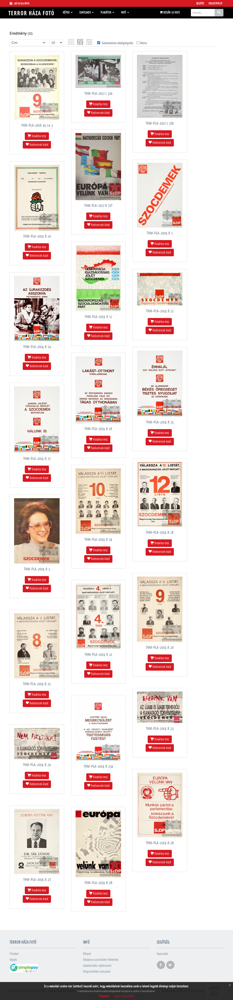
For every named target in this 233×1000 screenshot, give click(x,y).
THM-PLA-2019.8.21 (98, 654)
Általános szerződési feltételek (101, 960)
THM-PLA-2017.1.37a (98, 93)
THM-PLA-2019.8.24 (37, 765)
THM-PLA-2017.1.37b (160, 123)
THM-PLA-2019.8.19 (98, 539)
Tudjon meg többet (124, 996)
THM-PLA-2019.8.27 (37, 880)
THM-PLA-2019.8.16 (98, 429)
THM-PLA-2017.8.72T (98, 206)
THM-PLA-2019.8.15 (160, 422)
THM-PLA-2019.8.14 (37, 347)
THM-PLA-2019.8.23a (98, 766)
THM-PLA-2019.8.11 (98, 317)
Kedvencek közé (38, 144)
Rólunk (87, 954)
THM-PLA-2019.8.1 (160, 233)
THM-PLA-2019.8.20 (160, 647)
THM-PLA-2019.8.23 (160, 729)
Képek (66, 12)
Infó (124, 12)
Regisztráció (215, 3)
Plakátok (106, 12)
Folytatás (104, 996)
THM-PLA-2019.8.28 (98, 883)
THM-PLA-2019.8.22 (37, 684)
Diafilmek (85, 12)
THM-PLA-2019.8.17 (37, 459)
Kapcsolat (162, 954)
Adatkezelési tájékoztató (97, 965)
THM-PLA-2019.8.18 (160, 532)
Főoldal (14, 954)
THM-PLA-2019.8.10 (37, 236)
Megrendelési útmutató (96, 971)
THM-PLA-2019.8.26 (160, 843)
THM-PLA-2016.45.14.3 (37, 125)
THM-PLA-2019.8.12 (160, 311)
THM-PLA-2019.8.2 (37, 569)
